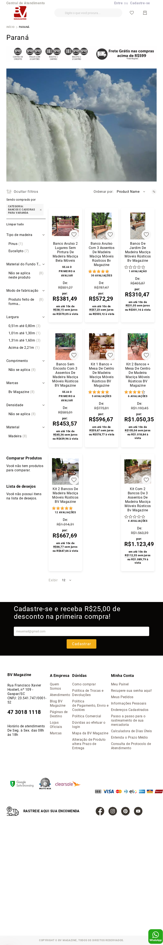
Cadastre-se (140, 3)
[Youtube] (138, 811)
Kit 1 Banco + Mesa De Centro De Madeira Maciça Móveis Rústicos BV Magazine (101, 374)
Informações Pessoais (128, 703)
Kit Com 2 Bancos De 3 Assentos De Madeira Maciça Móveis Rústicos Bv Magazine (138, 499)
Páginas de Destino (59, 714)
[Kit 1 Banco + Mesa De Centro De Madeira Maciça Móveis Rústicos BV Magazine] (101, 346)
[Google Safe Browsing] (24, 784)
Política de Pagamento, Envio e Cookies (90, 705)
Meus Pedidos (122, 697)
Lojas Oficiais (56, 725)
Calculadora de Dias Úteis (131, 731)
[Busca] (57, 11)
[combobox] (88, 13)
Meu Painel (120, 684)
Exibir (53, 580)
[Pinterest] (125, 811)
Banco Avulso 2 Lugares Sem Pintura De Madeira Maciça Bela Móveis (65, 252)
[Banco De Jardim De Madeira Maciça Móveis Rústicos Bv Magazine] (137, 226)
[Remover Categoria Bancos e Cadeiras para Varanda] (41, 209)
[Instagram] (112, 811)
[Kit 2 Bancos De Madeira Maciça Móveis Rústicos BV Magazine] (65, 471)
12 (65, 512)
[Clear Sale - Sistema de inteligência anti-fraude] (70, 784)
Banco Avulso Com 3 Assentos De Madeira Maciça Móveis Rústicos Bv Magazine (102, 254)
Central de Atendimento (25, 3)
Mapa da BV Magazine (90, 733)
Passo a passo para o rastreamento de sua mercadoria (128, 720)
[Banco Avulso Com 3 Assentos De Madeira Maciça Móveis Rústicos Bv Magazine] (101, 226)
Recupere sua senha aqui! (131, 691)
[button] (131, 191)
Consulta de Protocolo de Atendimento (131, 746)
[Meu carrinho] (145, 13)
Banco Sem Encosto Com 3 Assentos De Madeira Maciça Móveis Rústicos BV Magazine (65, 374)
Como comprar (84, 684)
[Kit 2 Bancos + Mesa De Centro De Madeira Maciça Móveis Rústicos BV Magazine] (137, 346)
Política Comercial (86, 716)
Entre (118, 3)
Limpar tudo (15, 224)
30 (101, 275)
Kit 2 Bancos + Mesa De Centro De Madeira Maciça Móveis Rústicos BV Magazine (137, 374)
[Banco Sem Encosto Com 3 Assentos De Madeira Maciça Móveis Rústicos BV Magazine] (65, 346)
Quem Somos (55, 686)
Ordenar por (103, 192)
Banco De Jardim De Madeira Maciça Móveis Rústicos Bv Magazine (138, 252)
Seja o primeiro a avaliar (67, 271)
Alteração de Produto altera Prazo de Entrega (89, 744)
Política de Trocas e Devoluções (88, 693)
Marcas (56, 733)
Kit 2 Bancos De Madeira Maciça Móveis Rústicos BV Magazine (65, 495)
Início (10, 27)
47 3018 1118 (24, 712)
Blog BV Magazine (58, 703)
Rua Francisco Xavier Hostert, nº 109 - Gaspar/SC (24, 689)
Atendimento (60, 695)
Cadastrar (81, 644)
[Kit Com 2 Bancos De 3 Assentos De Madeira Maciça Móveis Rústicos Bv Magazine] (137, 471)
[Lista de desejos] (132, 13)
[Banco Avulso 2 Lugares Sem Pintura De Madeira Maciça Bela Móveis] (65, 226)
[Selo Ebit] (47, 784)
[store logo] (20, 12)
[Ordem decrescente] (154, 191)
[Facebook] (100, 811)
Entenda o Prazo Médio (129, 737)
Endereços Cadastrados (130, 710)
